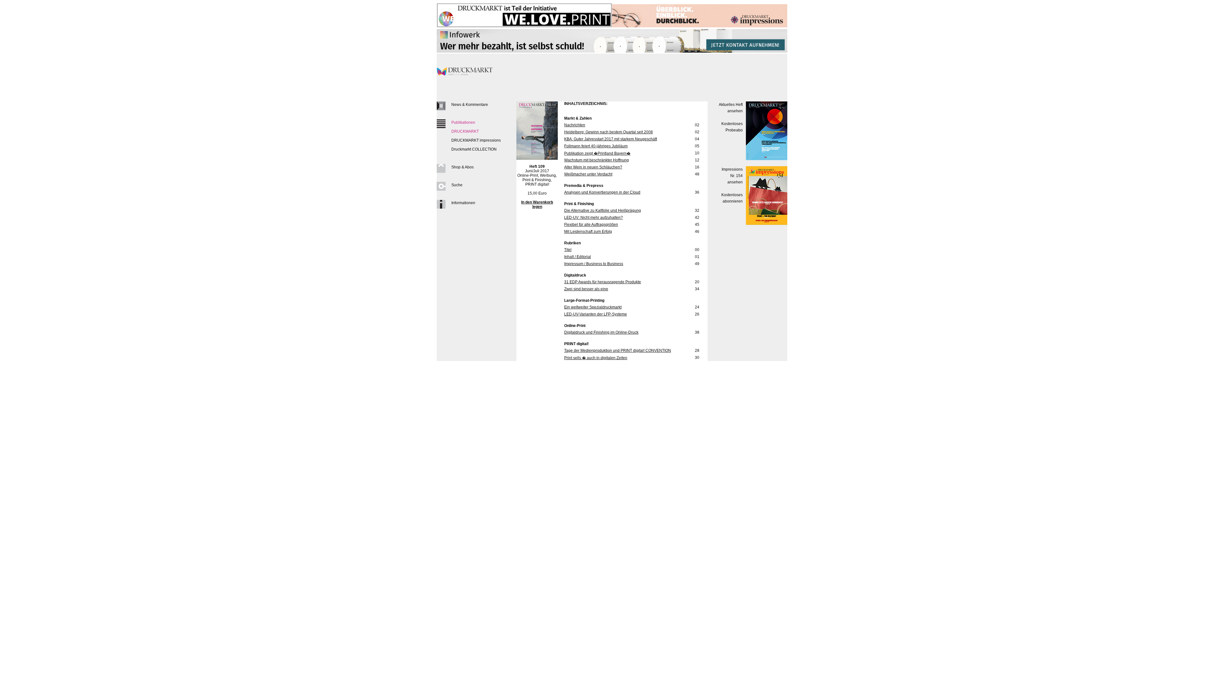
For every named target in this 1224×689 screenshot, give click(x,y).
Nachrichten (574, 125)
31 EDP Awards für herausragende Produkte (602, 282)
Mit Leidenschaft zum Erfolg (588, 231)
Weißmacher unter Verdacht (588, 174)
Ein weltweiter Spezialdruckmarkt (593, 307)
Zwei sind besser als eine (586, 289)
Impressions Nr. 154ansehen (732, 175)
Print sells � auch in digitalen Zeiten (595, 358)
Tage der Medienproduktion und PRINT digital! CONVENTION (617, 350)
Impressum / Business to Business (593, 264)
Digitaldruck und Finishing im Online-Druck (601, 332)
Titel (568, 250)
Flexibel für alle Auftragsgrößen (591, 224)
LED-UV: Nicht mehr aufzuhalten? (593, 217)
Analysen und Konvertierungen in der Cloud (602, 192)
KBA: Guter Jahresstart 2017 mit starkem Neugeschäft (610, 139)
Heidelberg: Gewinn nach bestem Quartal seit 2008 (608, 132)
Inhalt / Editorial (577, 257)
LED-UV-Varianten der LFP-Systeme (595, 314)
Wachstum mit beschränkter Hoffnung (596, 160)
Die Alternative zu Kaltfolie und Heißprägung (602, 210)
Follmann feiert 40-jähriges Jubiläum (596, 146)
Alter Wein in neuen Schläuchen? (593, 167)
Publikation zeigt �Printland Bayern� (597, 153)
